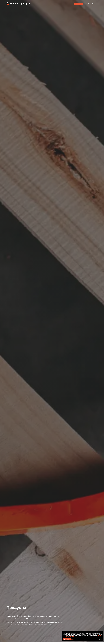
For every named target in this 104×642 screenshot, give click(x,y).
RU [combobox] (93, 3)
